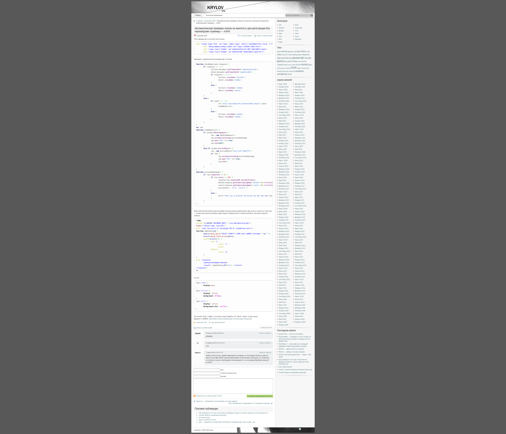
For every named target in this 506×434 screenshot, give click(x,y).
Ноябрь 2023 (300, 98)
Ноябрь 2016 (300, 203)
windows (299, 71)
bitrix (303, 51)
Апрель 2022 (300, 121)
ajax (212, 322)
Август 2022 (299, 115)
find (290, 55)
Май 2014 (298, 243)
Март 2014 (283, 245)
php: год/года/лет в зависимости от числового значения (249, 403)
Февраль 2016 (300, 214)
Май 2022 (282, 121)
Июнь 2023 (299, 104)
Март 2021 (283, 138)
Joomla (307, 58)
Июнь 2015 (299, 226)
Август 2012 (283, 268)
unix (284, 71)
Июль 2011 (283, 282)
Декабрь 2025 (300, 84)
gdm (300, 55)
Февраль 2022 (284, 124)
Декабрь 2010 (300, 291)
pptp (298, 68)
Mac (280, 39)
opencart (283, 68)
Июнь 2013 (283, 254)
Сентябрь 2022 (284, 115)
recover (303, 68)
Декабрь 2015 (300, 217)
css (279, 54)
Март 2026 (283, 84)
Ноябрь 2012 (300, 262)
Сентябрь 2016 (300, 206)
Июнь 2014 (283, 243)
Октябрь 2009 (300, 311)
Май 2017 (298, 194)
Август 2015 (299, 223)
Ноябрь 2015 (283, 220)
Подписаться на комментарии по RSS (209, 396)
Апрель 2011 (299, 285)
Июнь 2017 (283, 194)
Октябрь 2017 (284, 189)
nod (278, 68)
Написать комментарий (264, 35)
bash (299, 51)
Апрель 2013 (283, 257)
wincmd (292, 71)
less (290, 61)
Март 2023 (299, 107)
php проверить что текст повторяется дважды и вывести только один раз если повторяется (233, 413)
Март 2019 (299, 166)
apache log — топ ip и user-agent (291, 334)
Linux (297, 36)
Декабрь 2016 (284, 203)
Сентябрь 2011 (284, 279)
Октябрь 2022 (300, 112)
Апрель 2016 (300, 212)
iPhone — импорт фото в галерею (291, 349)
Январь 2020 (283, 155)
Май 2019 (298, 163)
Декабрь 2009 (300, 308)
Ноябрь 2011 (283, 277)
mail (285, 65)
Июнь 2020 (283, 149)
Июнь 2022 (299, 118)
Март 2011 (283, 288)
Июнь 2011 (299, 282)
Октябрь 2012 (284, 265)
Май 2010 (282, 302)
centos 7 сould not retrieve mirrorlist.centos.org (295, 370)
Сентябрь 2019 (300, 158)
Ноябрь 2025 (283, 87)
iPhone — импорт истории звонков (292, 352)
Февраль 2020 (300, 152)
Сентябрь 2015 (284, 223)
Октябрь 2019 (284, 158)
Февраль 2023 (284, 109)
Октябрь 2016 (284, 206)
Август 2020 (283, 146)
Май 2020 (298, 149)
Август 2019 (283, 160)
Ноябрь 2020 (283, 143)
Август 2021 (299, 129)
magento (280, 65)
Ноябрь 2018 (300, 172)
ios (291, 58)
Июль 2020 (299, 146)
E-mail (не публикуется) (228, 373)
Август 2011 (299, 279)
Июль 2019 (299, 160)
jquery (280, 61)
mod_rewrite (291, 65)
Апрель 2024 (283, 92)
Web (280, 33)
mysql (304, 64)
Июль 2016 (299, 209)
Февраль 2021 (300, 138)
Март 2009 (283, 322)
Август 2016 (283, 209)
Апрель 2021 (300, 135)
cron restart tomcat (285, 367)
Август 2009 (299, 314)
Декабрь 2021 (300, 124)
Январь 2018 (300, 183)
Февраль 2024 (284, 95)
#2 (224, 343)
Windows (298, 39)
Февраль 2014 (300, 245)
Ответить (262, 333)
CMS (296, 33)
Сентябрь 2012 (300, 265)
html (288, 58)
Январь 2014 (283, 248)
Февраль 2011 (300, 288)
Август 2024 (283, 90)
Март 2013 (299, 257)
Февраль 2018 (284, 183)
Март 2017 (299, 197)
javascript (218, 322)
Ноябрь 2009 (283, 311)
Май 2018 (282, 180)
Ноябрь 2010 (283, 294)
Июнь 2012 (283, 271)
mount (298, 65)
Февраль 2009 (300, 322)
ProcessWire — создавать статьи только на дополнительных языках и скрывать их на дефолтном (295, 339)
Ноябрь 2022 (283, 112)
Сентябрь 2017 (300, 189)
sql (307, 68)
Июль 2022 (283, 118)
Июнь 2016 (283, 212)
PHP (213, 21)
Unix (280, 36)
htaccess (281, 58)
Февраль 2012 (300, 274)
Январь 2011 (283, 291)
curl (282, 55)
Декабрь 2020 (300, 141)
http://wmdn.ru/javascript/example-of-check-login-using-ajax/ (230, 319)
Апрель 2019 (283, 166)
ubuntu (279, 71)
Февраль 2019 (284, 169)
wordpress (282, 74)
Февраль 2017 (284, 200)
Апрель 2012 (300, 271)
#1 (223, 333)
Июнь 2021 (299, 132)
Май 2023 (282, 107)
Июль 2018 (283, 177)
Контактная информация (214, 15)
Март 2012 (283, 274)
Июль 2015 (283, 226)
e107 (286, 55)
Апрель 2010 (300, 302)
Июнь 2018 (299, 177)
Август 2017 (283, 192)
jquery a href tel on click (207, 420)
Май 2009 (282, 319)
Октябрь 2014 (284, 237)
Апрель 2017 (283, 197)
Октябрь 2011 (300, 277)
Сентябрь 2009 (284, 314)
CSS (296, 31)
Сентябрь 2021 (284, 129)
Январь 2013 (300, 260)
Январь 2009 (283, 325)
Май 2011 (282, 285)
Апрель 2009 (300, 319)
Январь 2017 (300, 200)
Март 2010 (283, 305)
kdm (286, 61)
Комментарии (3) (266, 327)
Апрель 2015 (283, 229)
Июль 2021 (283, 132)
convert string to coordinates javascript (212, 415)
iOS (280, 25)
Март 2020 (283, 152)
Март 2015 (299, 229)
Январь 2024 (300, 95)
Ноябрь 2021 (283, 127)
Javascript (207, 21)
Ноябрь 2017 (300, 186)
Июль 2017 (299, 192)
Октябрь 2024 (300, 87)
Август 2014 (283, 240)
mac (299, 61)
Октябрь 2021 (300, 127)
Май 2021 (282, 135)
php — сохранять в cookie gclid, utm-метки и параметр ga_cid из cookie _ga (227, 422)
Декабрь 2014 (284, 234)
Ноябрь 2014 (300, 234)
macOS (303, 61)
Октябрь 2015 (300, 220)
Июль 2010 (283, 299)
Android (281, 28)
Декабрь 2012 (284, 262)
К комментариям (246, 35)
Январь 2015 (300, 231)
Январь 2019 (300, 169)
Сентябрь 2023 (300, 101)
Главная (198, 15)
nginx (310, 65)
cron (308, 51)
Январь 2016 (283, 217)
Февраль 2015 (284, 231)
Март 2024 (299, 92)
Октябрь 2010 (300, 294)
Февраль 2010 (300, 305)
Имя (222, 370)
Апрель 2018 (300, 180)
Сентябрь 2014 (300, 237)
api (295, 51)
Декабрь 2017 (284, 186)
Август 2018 (299, 175)
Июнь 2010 (299, 299)
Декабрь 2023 (284, 98)
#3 (222, 352)
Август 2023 (283, 104)
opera (288, 68)
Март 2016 (283, 214)
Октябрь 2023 (284, 101)
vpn (287, 71)
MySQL (281, 31)
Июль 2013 (299, 251)
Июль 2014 (299, 240)
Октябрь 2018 (284, 175)
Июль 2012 (299, 268)
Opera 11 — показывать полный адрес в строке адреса (216, 401)
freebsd (295, 55)
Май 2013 (298, 254)
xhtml (290, 74)
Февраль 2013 (284, 260)
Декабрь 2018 (284, 172)
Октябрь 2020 (300, 143)
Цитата (268, 333)
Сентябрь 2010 (284, 296)
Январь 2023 (300, 109)
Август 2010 (299, 296)
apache (291, 51)
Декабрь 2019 (300, 155)
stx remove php (204, 417)
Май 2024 (298, 90)
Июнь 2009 (299, 316)
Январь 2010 (283, 308)
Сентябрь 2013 (284, 251)
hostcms (306, 55)
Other (281, 42)
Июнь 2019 (283, 163)
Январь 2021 (283, 141)
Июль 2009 (283, 316)
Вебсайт (223, 376)
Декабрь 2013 (300, 248)
